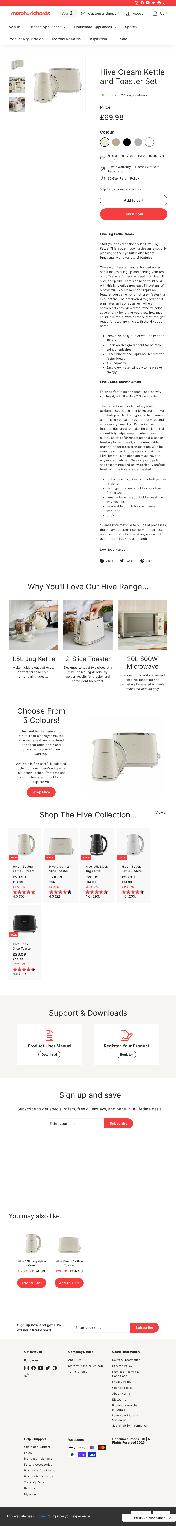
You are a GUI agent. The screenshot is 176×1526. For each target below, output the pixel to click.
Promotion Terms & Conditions (125, 1374)
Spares (131, 27)
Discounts (119, 1399)
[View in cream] (104, 142)
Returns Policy (122, 1365)
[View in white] (149, 142)
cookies (41, 1516)
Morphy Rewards (66, 39)
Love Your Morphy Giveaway (125, 1417)
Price (105, 107)
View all (161, 812)
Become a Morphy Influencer (125, 1407)
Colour (107, 132)
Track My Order (35, 1482)
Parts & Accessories (38, 1464)
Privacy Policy (121, 1381)
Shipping (105, 189)
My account (32, 1494)
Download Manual (113, 549)
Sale (123, 39)
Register (126, 1054)
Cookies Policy (122, 1387)
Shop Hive (41, 792)
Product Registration (26, 39)
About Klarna (121, 1393)
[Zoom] (57, 84)
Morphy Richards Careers (86, 1365)
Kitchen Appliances (45, 27)
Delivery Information (126, 1359)
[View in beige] (116, 142)
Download (49, 1054)
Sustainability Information (130, 1425)
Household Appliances (93, 27)
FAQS (28, 1452)
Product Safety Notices (40, 1470)
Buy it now (133, 214)
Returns (29, 1488)
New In (14, 27)
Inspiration (98, 39)
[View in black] (127, 142)
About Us (75, 1359)
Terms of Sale (78, 1371)
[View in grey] (138, 142)
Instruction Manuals (38, 1458)
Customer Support (37, 1446)
